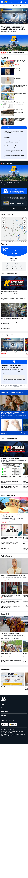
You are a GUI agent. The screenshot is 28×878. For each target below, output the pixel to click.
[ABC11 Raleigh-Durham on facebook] (2, 720)
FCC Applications (4, 734)
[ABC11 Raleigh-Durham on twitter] (6, 720)
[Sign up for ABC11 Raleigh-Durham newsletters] (13, 720)
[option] (7, 6)
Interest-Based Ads (11, 732)
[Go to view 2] (14, 208)
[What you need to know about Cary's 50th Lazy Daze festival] (11, 530)
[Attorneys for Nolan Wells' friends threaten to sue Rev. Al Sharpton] (7, 96)
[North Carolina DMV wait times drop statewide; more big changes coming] (7, 112)
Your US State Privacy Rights (17, 731)
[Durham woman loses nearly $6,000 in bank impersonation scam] (7, 104)
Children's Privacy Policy (6, 731)
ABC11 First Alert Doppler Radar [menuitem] (20, 5)
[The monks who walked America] (14, 624)
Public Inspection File (21, 732)
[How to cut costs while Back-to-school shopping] (14, 310)
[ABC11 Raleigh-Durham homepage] (5, 2)
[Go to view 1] (13, 208)
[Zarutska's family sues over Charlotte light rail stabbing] (7, 71)
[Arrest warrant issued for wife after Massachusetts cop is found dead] (7, 121)
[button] (2, 2)
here (19, 371)
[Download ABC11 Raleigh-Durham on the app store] (5, 724)
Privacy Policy (16, 386)
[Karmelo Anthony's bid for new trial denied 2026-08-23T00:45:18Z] (7, 80)
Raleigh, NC (13, 260)
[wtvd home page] (3, 699)
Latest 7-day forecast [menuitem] (5, 5)
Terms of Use (20, 385)
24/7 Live (11, 2)
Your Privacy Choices (12, 729)
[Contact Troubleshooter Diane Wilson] (14, 283)
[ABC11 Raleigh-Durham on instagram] (10, 720)
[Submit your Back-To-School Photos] (12, 679)
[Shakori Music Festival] (11, 646)
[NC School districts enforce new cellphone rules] (7, 88)
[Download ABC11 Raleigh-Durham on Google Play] (13, 724)
